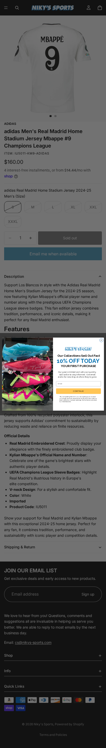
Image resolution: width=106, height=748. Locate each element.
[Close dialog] (101, 340)
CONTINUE (78, 391)
